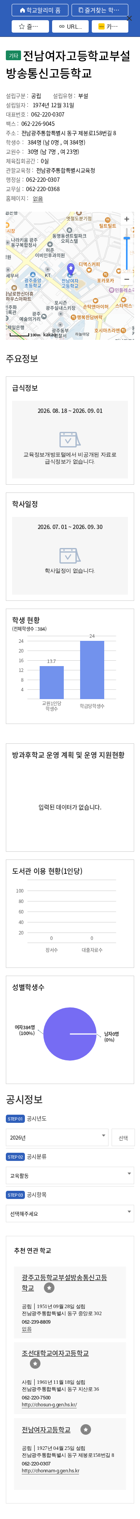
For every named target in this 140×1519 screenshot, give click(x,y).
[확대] (127, 219)
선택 (123, 1137)
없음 (38, 198)
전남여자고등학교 (46, 1429)
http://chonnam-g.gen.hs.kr (50, 1470)
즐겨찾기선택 (49, 1287)
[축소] (127, 279)
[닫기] (129, 18)
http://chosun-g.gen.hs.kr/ (49, 1404)
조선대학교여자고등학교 (55, 1353)
